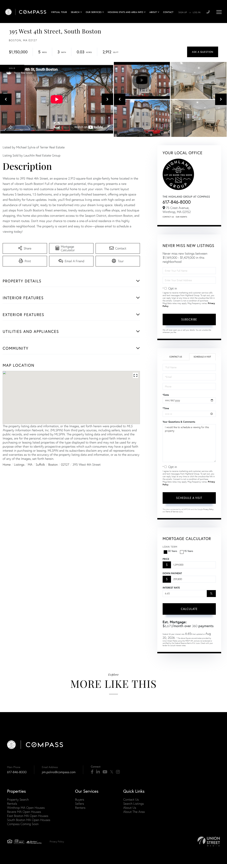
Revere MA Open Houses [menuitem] (24, 812)
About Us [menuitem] (129, 808)
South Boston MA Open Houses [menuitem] (28, 820)
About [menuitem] (153, 12)
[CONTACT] (202, 52)
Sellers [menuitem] (79, 804)
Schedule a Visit (202, 357)
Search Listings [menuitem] (133, 804)
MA (30, 464)
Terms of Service (172, 511)
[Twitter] (111, 771)
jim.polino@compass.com (59, 772)
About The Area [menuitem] (134, 812)
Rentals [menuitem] (12, 804)
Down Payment (172, 573)
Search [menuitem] (75, 12)
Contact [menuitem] (168, 12)
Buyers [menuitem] (79, 799)
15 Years (188, 551)
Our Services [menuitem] (93, 12)
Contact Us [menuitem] (131, 799)
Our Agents (181, 217)
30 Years (172, 551)
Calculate (189, 609)
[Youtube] (105, 771)
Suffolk (40, 464)
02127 (65, 464)
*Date (166, 394)
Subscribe (189, 319)
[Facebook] (92, 771)
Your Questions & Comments (179, 421)
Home (7, 464)
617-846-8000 (177, 202)
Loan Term (170, 546)
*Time (166, 408)
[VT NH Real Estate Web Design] (209, 841)
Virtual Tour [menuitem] (59, 12)
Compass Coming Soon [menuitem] (23, 824)
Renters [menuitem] (80, 808)
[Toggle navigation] (219, 12)
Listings (19, 464)
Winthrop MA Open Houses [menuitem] (26, 808)
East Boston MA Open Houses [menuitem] (27, 816)
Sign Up (182, 13)
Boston (53, 464)
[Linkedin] (98, 771)
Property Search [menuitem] (18, 799)
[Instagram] (118, 771)
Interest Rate (171, 587)
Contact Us (168, 217)
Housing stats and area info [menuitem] (125, 12)
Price (166, 559)
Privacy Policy (208, 509)
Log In (196, 13)
